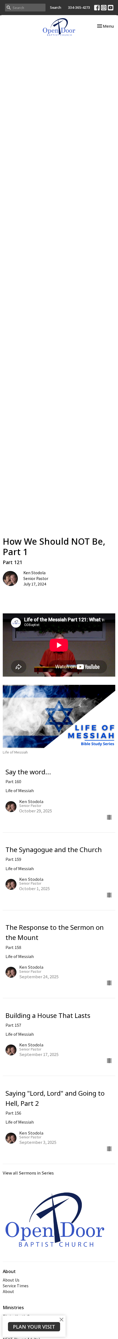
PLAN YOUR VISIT (34, 1326)
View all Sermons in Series (28, 1173)
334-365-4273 (79, 7)
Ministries (13, 1308)
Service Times (16, 1285)
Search (55, 7)
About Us (11, 1280)
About (8, 1291)
